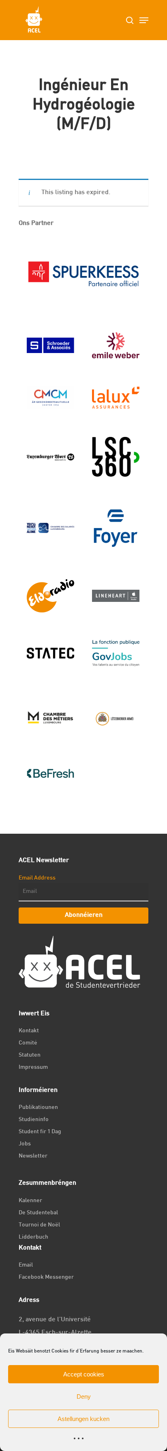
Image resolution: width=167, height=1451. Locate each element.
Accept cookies (83, 1374)
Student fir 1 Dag (40, 1131)
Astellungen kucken (83, 1418)
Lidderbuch (33, 1237)
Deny (84, 1396)
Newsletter (33, 1156)
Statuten (30, 1055)
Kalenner (30, 1200)
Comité (28, 1043)
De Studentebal (38, 1213)
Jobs (25, 1144)
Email (26, 1265)
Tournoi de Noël (39, 1225)
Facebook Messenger (46, 1277)
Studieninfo (34, 1119)
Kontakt (29, 1031)
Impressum (33, 1067)
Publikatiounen (38, 1107)
